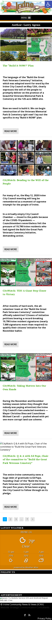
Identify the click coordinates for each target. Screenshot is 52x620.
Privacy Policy (44, 618)
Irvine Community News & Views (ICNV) (23, 604)
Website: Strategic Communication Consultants (25, 607)
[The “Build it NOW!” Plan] (26, 45)
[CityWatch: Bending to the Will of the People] (26, 157)
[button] (48, 4)
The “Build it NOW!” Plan (18, 65)
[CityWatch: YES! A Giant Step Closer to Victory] (26, 272)
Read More (10, 131)
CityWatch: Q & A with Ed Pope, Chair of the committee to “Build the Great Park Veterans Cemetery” (25, 459)
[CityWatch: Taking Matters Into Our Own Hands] (26, 367)
